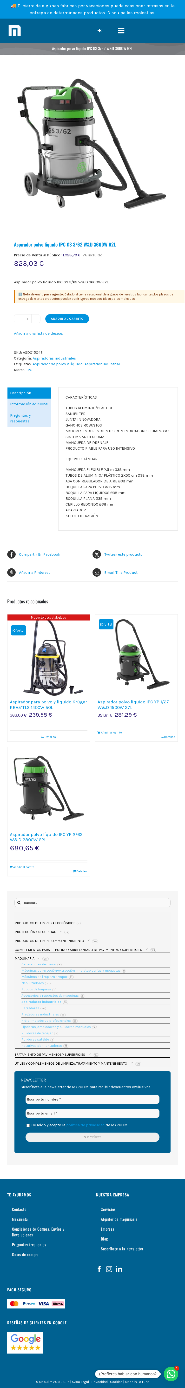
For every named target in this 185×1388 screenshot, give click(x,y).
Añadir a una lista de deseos (38, 333)
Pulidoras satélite (35, 1039)
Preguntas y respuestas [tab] (20, 418)
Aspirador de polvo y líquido (58, 364)
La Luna (144, 1382)
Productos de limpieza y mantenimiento (49, 941)
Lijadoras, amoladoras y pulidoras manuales (56, 1027)
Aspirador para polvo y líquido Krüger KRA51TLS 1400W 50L (48, 704)
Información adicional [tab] (29, 404)
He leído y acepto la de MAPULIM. (79, 1125)
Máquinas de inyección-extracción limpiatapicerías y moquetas (71, 970)
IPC (29, 369)
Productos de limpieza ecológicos (45, 923)
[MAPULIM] (14, 25)
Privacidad (99, 1382)
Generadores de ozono (38, 964)
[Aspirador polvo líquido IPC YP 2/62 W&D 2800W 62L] (48, 788)
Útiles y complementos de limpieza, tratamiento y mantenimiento (71, 1063)
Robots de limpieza (36, 989)
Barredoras (30, 1008)
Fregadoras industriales (40, 1014)
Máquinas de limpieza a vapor (44, 977)
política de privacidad (85, 1125)
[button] (171, 1374)
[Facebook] (99, 1269)
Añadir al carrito (67, 318)
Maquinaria (24, 958)
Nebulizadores (32, 983)
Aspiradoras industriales (54, 358)
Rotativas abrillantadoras (41, 1046)
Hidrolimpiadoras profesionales (46, 1021)
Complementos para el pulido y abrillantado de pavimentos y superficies (78, 950)
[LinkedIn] (119, 1269)
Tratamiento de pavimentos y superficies (50, 1055)
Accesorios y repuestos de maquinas (50, 996)
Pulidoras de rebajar (37, 1033)
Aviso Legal (80, 1382)
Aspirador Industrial (102, 364)
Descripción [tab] (20, 393)
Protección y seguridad (35, 932)
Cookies (116, 1382)
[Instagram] (109, 1269)
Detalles (50, 737)
